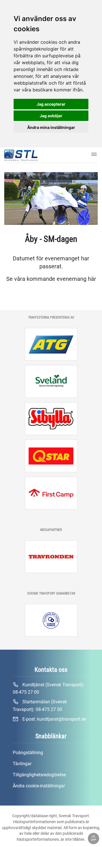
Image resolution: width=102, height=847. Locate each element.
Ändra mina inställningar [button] (51, 127)
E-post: (53, 719)
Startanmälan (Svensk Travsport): (40, 705)
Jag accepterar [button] (51, 104)
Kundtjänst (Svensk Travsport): (48, 688)
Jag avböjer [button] (51, 115)
